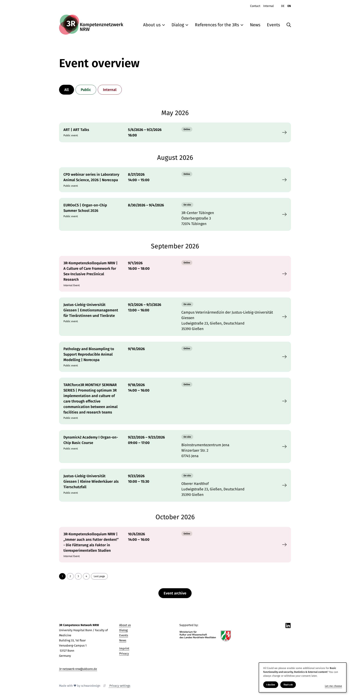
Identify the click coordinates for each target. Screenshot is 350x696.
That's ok (288, 684)
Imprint (124, 648)
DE (283, 6)
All (66, 89)
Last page (99, 576)
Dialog (123, 630)
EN (289, 6)
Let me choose (333, 686)
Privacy (124, 653)
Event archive (175, 593)
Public (86, 89)
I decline (270, 684)
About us (125, 625)
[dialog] (302, 677)
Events (123, 635)
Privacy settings (119, 685)
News (122, 640)
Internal (109, 89)
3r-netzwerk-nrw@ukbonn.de (78, 669)
